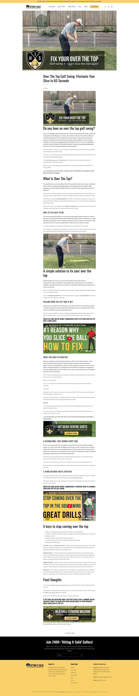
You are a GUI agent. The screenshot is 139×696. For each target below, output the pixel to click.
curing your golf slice (62, 585)
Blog (72, 677)
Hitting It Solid (38, 691)
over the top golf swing (75, 477)
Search (73, 667)
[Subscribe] (80, 655)
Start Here (73, 670)
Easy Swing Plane (57, 157)
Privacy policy (78, 691)
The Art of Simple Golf (71, 313)
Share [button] (46, 88)
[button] (86, 6)
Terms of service (85, 691)
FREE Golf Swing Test (52, 592)
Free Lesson (74, 675)
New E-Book (74, 682)
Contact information (103, 691)
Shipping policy (93, 691)
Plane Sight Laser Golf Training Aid (56, 160)
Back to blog (70, 633)
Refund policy (70, 691)
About (72, 680)
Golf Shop (73, 672)
